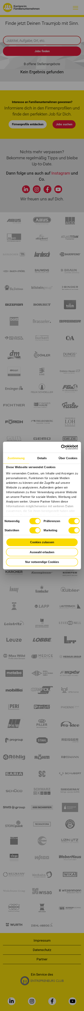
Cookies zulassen (42, 542)
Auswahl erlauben (42, 552)
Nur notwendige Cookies (42, 562)
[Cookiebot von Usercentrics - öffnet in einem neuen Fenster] (61, 447)
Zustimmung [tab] (16, 458)
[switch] (74, 521)
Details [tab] (42, 458)
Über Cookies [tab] (68, 458)
